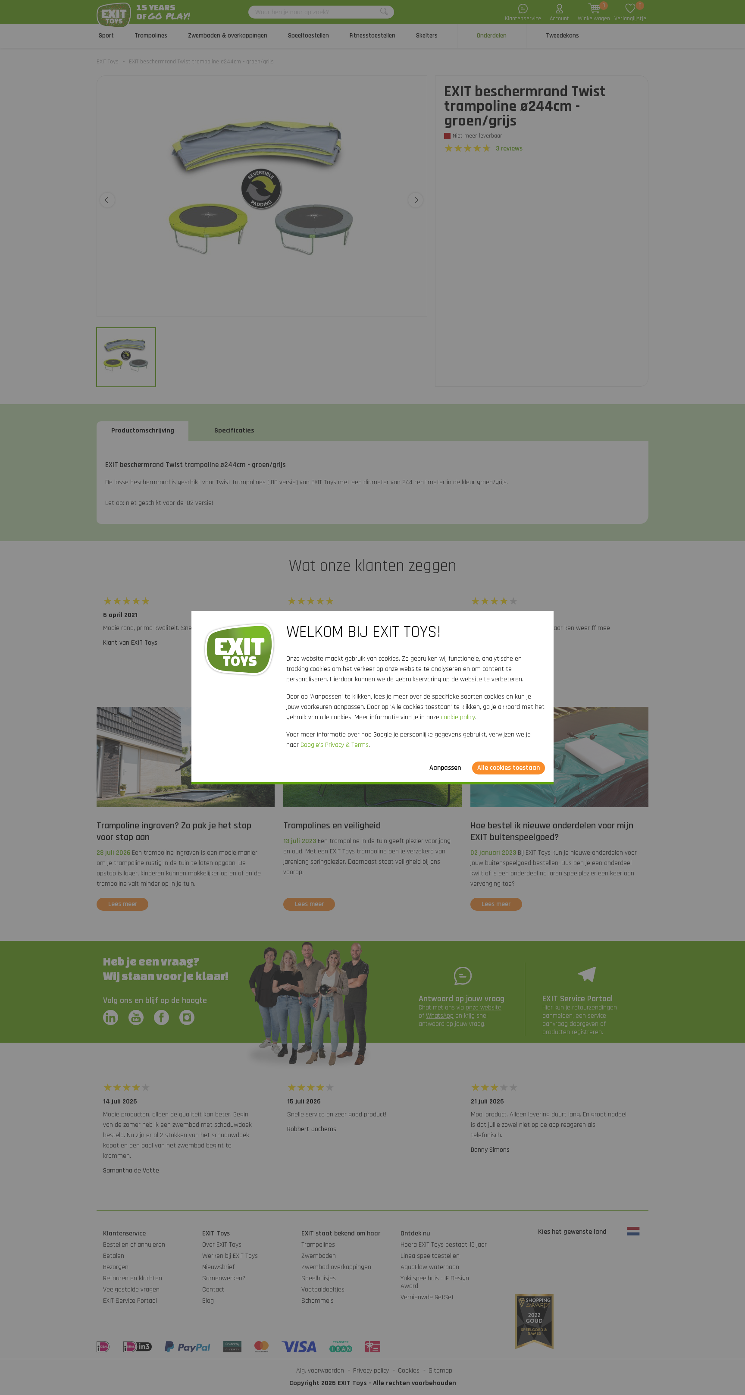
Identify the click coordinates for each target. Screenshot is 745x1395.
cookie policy (458, 717)
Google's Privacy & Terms (335, 744)
